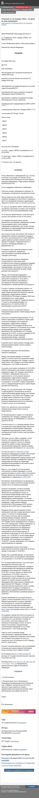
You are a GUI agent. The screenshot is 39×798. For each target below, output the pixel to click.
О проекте (3, 791)
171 (21, 662)
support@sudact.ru (14, 790)
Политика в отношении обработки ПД (16, 791)
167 (18, 662)
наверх (31, 786)
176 (24, 662)
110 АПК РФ (27, 654)
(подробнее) (22, 723)
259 (7, 664)
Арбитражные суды (22, 7)
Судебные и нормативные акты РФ (14, 3)
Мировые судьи (27, 9)
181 (31, 662)
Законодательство (8, 12)
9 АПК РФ (5, 611)
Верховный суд (7, 7)
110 (34, 662)
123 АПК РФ (30, 203)
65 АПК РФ (29, 599)
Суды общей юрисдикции (10, 9)
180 (27, 662)
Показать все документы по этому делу (19, 770)
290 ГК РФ (29, 448)
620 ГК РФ (24, 452)
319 (15, 664)
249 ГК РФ (26, 477)
